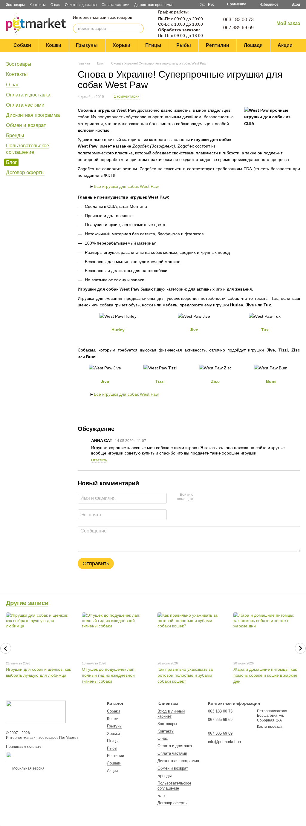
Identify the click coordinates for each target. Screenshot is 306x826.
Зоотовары (15, 5)
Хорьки (121, 45)
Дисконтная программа (154, 5)
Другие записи (27, 603)
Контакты (38, 5)
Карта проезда (269, 726)
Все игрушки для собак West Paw (126, 186)
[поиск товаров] (139, 28)
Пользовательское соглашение (27, 149)
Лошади (253, 45)
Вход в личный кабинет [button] (171, 713)
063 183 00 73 (238, 19)
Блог (11, 162)
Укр (203, 4)
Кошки (53, 45)
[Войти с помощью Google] (199, 497)
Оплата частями (115, 5)
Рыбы (183, 45)
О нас (55, 5)
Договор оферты (25, 172)
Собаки (22, 45)
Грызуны (87, 45)
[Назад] (5, 648)
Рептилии (217, 45)
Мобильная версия (28, 768)
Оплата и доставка (81, 5)
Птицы (153, 45)
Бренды (15, 135)
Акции (285, 45)
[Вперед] (300, 648)
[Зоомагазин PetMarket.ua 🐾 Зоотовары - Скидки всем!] (36, 711)
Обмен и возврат (26, 125)
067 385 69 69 (238, 27)
